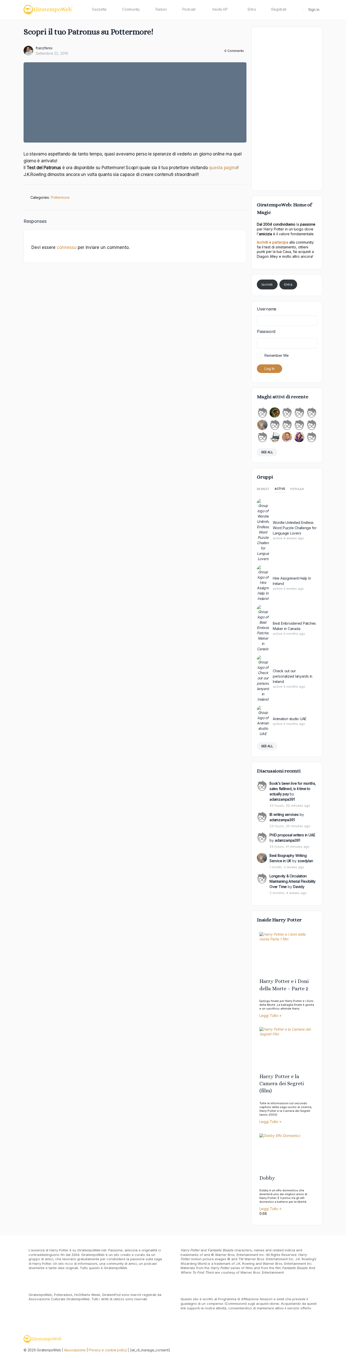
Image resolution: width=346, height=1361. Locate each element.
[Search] (296, 10)
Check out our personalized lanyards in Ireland (292, 676)
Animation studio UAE (289, 719)
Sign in (313, 9)
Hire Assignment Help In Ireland (292, 581)
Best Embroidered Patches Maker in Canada (294, 626)
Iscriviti (267, 284)
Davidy (298, 886)
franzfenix (44, 48)
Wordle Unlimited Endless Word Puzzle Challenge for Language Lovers (295, 527)
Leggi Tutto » (270, 1015)
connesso (66, 247)
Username (266, 308)
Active (280, 488)
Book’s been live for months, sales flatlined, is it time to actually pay (293, 788)
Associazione (75, 1350)
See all (267, 452)
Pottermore (60, 197)
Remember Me (276, 355)
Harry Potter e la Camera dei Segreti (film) (281, 1084)
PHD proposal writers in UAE (292, 835)
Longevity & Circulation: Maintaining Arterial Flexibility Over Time (293, 881)
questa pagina (223, 167)
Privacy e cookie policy (108, 1350)
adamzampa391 (282, 799)
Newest (263, 489)
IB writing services (284, 814)
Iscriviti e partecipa (272, 242)
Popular (297, 489)
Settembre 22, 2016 (52, 53)
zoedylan (305, 861)
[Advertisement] (287, 108)
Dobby (267, 1178)
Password (266, 331)
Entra (288, 284)
